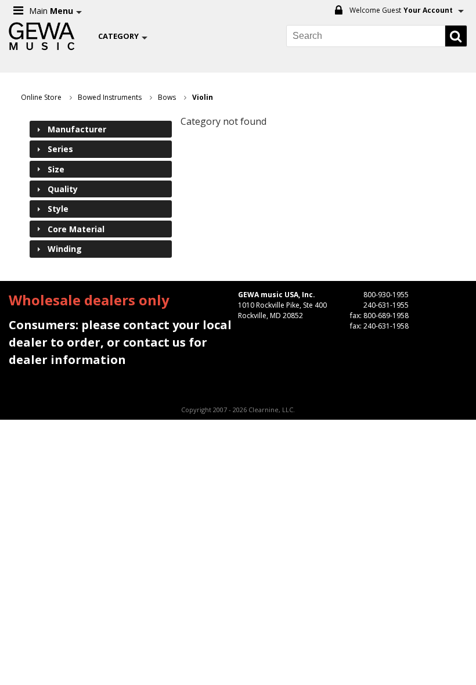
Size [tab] (56, 169)
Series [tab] (60, 148)
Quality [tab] (63, 188)
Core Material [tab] (76, 229)
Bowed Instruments (110, 97)
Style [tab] (58, 208)
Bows (167, 97)
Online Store (41, 97)
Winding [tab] (65, 248)
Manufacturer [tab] (77, 129)
